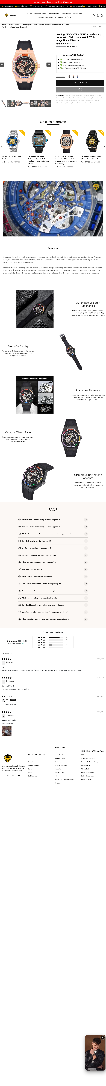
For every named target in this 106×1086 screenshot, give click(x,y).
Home (4, 24)
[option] (13, 148)
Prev (94, 26)
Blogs (30, 772)
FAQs (56, 776)
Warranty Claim (60, 758)
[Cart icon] (101, 15)
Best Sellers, (96, 98)
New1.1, (69, 103)
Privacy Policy (85, 769)
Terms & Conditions (87, 772)
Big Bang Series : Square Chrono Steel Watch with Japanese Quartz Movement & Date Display (66, 160)
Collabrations (32, 776)
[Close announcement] (105, 6)
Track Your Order (60, 755)
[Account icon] (97, 15)
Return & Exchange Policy (89, 762)
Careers (30, 769)
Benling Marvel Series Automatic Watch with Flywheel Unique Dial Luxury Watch (38, 160)
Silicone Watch (14, 24)
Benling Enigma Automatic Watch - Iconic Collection (12, 157)
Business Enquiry (33, 765)
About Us (31, 762)
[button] (61, 44)
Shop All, (75, 103)
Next (101, 26)
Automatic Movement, (83, 95)
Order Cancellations (87, 776)
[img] (7, 659)
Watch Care (58, 769)
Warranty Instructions (88, 758)
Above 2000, (71, 95)
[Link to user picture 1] (7, 731)
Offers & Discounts (61, 765)
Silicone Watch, (84, 103)
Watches (92, 103)
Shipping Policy (86, 765)
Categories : (60, 95)
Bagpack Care (59, 772)
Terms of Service (86, 779)
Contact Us (58, 762)
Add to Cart (80, 83)
